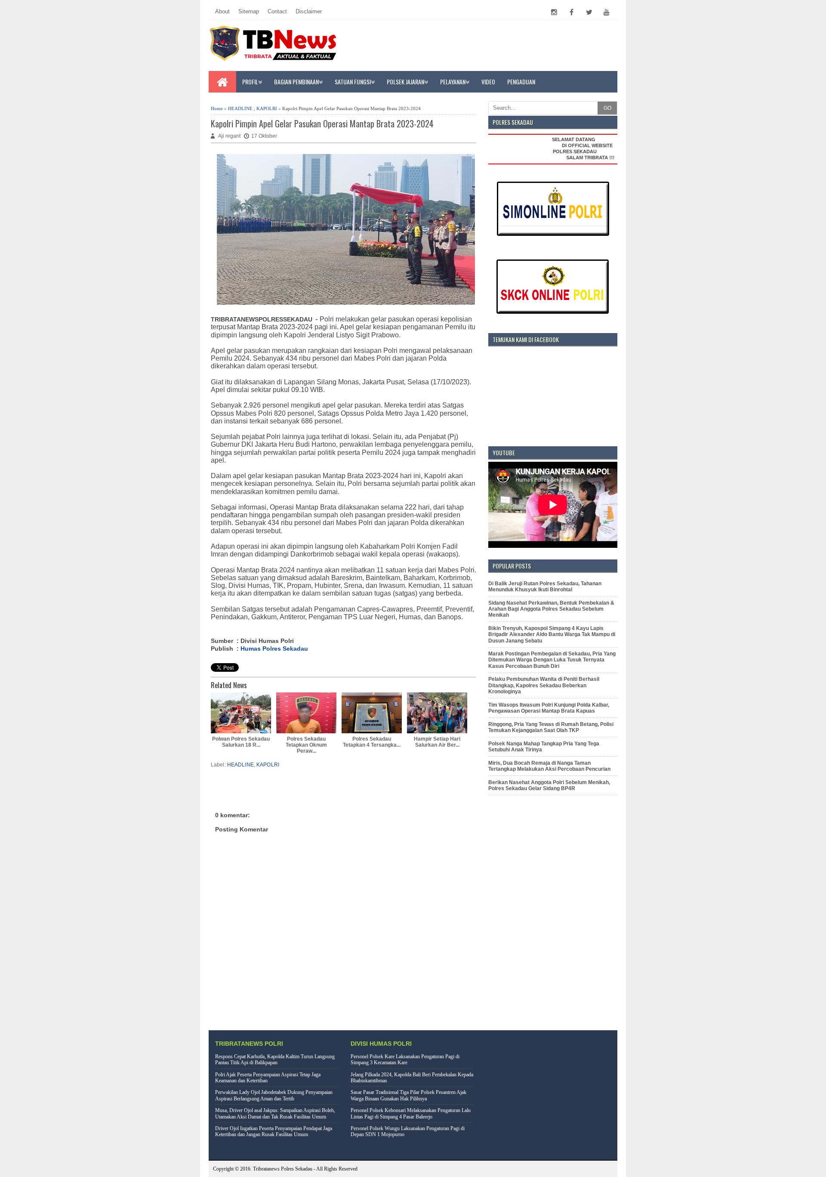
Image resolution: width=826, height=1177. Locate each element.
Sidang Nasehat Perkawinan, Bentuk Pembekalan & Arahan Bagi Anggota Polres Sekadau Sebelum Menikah (551, 609)
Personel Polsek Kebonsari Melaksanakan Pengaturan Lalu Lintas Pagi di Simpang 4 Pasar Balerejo (411, 1113)
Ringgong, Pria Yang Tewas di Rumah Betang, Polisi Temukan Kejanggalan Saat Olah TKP (550, 727)
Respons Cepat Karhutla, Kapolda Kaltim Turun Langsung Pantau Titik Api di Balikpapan (275, 1059)
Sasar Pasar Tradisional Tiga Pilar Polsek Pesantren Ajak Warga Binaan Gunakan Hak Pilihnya (408, 1095)
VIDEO (488, 81)
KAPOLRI (266, 108)
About (222, 11)
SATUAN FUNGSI (353, 81)
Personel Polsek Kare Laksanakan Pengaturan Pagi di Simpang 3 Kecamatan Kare (405, 1059)
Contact (277, 11)
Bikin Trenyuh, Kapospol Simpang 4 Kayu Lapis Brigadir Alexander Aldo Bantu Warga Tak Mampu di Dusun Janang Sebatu (551, 634)
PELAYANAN (452, 81)
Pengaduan (521, 81)
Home (217, 108)
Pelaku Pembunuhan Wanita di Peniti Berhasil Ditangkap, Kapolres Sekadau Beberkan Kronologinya (543, 685)
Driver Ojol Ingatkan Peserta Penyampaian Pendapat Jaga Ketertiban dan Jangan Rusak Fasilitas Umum (273, 1131)
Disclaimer (309, 11)
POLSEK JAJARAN (405, 81)
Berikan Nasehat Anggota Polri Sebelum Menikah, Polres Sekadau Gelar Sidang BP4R (549, 785)
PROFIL (250, 81)
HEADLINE (240, 108)
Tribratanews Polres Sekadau (282, 1169)
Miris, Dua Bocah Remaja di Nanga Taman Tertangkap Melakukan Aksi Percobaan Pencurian (549, 766)
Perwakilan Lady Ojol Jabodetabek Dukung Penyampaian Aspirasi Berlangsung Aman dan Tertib (274, 1095)
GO (607, 108)
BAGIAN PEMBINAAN (296, 81)
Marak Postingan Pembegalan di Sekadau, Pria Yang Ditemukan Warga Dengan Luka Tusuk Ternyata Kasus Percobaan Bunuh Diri (552, 660)
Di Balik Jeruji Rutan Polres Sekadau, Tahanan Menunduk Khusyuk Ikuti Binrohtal (544, 587)
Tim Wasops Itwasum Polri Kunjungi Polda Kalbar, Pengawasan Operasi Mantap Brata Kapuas (548, 708)
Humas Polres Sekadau (274, 648)
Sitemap (248, 11)
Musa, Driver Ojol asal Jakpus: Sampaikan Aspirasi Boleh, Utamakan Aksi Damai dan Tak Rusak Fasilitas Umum (275, 1113)
